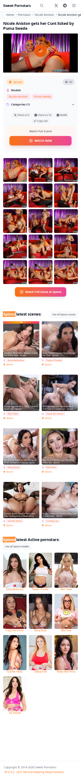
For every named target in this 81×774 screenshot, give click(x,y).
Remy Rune (13, 467)
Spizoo (17, 82)
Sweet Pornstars (17, 5)
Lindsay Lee (52, 520)
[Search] (41, 5)
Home (10, 15)
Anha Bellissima (16, 360)
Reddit (63, 115)
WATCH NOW (43, 141)
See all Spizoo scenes (64, 314)
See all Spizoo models (17, 546)
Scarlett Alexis (15, 520)
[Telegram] (64, 5)
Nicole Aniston (44, 15)
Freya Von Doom (55, 413)
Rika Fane (51, 467)
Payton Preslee (54, 360)
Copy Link (42, 121)
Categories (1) (20, 104)
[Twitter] (56, 5)
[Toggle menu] (74, 5)
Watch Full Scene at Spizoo (43, 292)
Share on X (23, 115)
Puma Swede (42, 96)
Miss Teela (13, 413)
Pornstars (24, 15)
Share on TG (45, 115)
